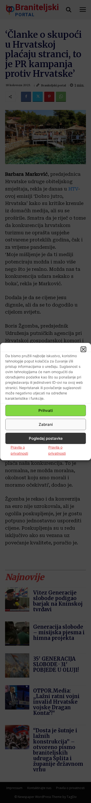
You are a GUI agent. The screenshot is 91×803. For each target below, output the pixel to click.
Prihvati (45, 410)
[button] (83, 349)
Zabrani (46, 424)
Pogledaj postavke (46, 438)
